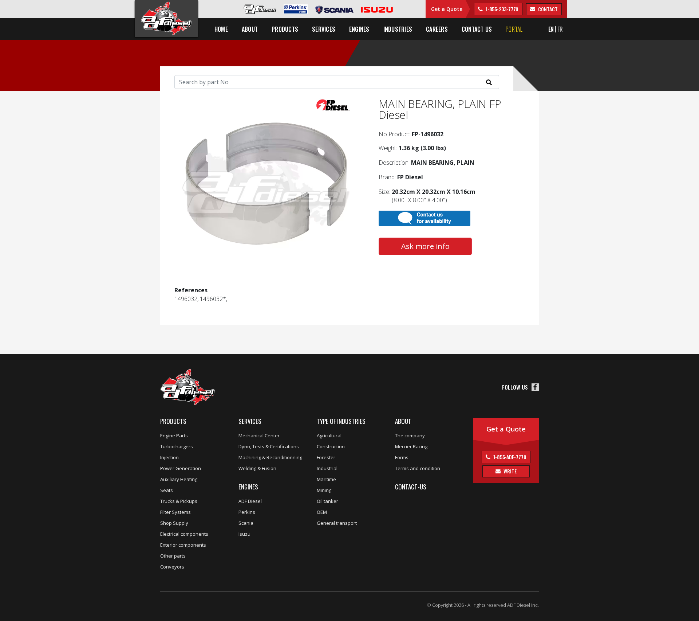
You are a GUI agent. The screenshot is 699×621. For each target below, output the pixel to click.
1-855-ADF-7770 (509, 457)
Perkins (246, 512)
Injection (169, 457)
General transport (337, 523)
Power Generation (180, 468)
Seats (166, 490)
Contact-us (410, 486)
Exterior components (183, 545)
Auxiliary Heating (178, 479)
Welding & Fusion (257, 468)
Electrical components (184, 534)
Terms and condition (417, 468)
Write (509, 471)
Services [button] (323, 29)
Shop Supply (174, 523)
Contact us (477, 29)
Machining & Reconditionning (270, 457)
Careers (437, 29)
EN (551, 29)
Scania (245, 523)
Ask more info (425, 246)
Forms (401, 457)
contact (547, 9)
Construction (331, 446)
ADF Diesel (250, 501)
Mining (324, 490)
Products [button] (285, 29)
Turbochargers (176, 446)
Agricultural (329, 435)
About (403, 421)
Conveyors (172, 566)
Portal (514, 29)
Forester (326, 457)
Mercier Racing (411, 446)
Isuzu (244, 534)
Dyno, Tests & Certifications (268, 446)
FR (560, 29)
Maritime (326, 479)
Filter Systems (175, 512)
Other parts (173, 555)
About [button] (250, 29)
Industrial (327, 468)
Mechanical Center (259, 435)
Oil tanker (327, 501)
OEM (322, 512)
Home (221, 29)
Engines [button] (359, 29)
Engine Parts (174, 435)
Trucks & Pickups (178, 501)
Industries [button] (397, 29)
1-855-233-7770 (502, 9)
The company (410, 435)
